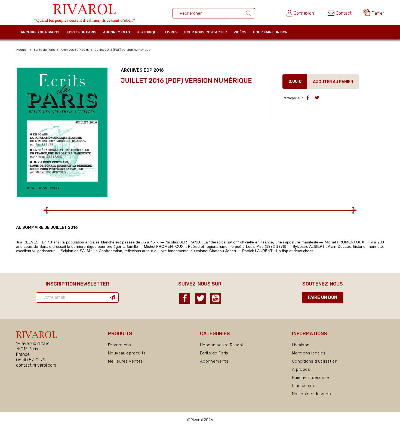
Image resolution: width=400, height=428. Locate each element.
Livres (171, 32)
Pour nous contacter (205, 32)
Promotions (119, 345)
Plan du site (304, 385)
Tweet (316, 97)
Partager (307, 97)
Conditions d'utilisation (314, 361)
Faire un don (322, 297)
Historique (148, 32)
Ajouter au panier (333, 81)
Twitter (200, 298)
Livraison (300, 345)
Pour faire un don (270, 32)
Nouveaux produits (127, 353)
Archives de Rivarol (40, 32)
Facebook (184, 298)
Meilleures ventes (125, 361)
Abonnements (116, 32)
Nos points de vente (312, 393)
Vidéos (240, 32)
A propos (301, 369)
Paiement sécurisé (310, 377)
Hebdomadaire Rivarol (221, 345)
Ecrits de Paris (82, 32)
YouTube (215, 298)
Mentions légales (308, 353)
